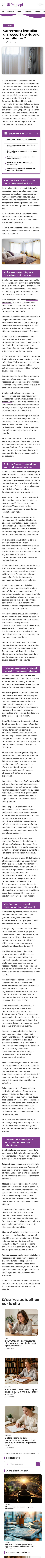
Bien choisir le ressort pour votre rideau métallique (22, 140)
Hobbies (8, 1387)
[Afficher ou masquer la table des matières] (34, 133)
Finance (7, 1542)
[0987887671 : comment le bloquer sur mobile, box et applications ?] (21, 1322)
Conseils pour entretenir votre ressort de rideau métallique (21, 169)
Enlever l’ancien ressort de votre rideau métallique (22, 151)
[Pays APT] (15, 4)
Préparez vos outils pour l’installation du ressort (21, 146)
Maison (8, 26)
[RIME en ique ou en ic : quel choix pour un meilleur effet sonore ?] (21, 1371)
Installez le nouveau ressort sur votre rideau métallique (21, 157)
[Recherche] (35, 4)
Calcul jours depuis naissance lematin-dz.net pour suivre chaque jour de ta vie (20, 1441)
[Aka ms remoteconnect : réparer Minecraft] (23, 1492)
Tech (6, 1338)
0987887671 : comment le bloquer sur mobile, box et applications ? (20, 1343)
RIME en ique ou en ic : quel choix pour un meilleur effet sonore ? (21, 1392)
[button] (38, 1453)
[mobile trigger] (4, 4)
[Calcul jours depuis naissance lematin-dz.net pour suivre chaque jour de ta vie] (21, 1419)
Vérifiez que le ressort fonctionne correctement (19, 163)
